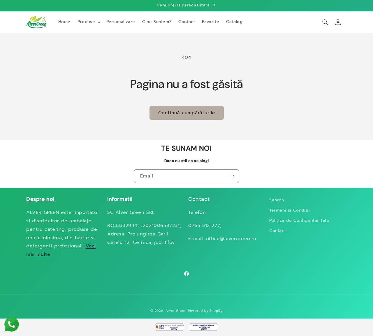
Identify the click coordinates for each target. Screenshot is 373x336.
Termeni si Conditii (289, 210)
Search (276, 200)
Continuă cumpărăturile (186, 113)
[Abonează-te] (232, 176)
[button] (88, 22)
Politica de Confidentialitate (299, 220)
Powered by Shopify (205, 310)
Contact (277, 231)
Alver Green (176, 310)
